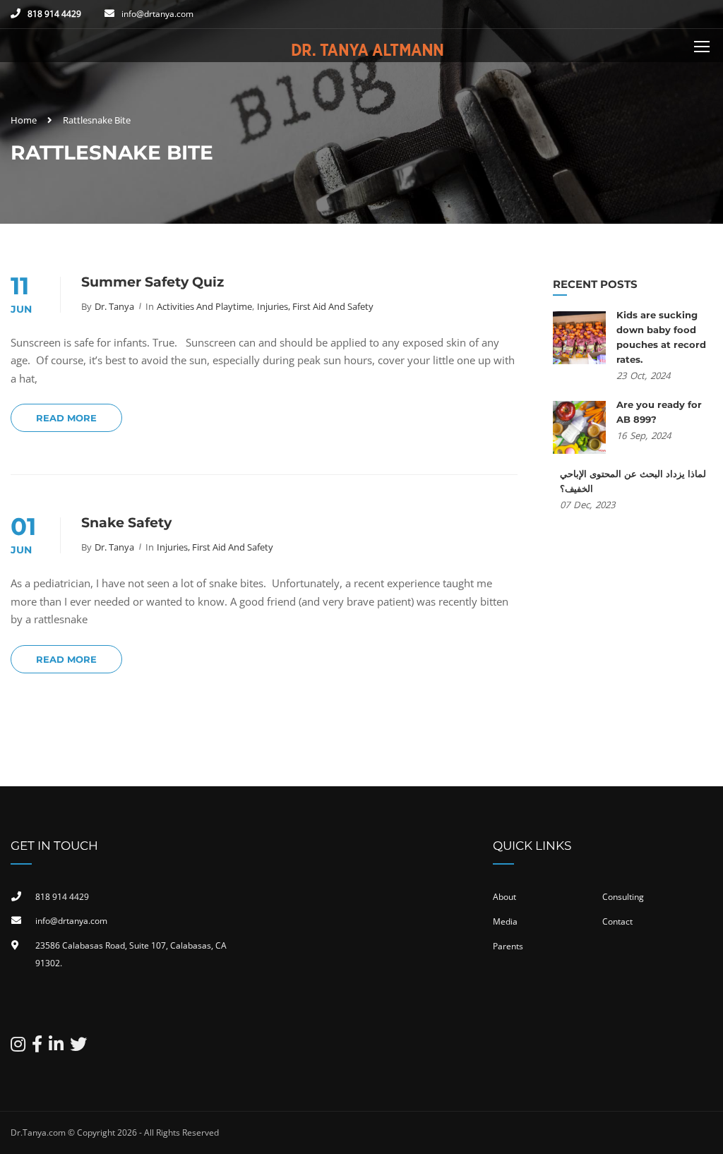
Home (24, 120)
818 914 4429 (54, 14)
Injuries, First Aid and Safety (315, 306)
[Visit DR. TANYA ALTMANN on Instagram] (18, 1047)
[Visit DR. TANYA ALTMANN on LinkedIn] (56, 1047)
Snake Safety (126, 523)
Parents (508, 946)
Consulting (623, 897)
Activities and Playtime (204, 306)
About (504, 897)
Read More (66, 417)
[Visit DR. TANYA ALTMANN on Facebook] (37, 1047)
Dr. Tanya (114, 306)
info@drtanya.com (157, 14)
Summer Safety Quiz (152, 282)
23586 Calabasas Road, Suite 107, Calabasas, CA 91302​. (131, 954)
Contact (617, 921)
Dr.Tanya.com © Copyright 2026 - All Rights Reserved (115, 1132)
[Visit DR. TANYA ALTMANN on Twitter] (78, 1047)
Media (505, 921)
